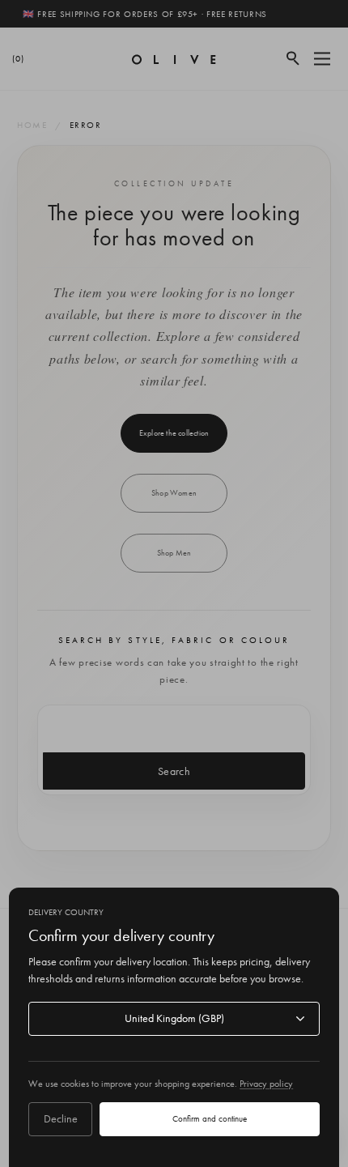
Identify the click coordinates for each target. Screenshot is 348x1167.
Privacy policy (266, 1083)
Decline (61, 1118)
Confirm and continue (209, 1118)
